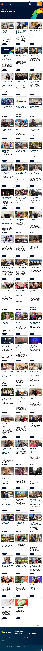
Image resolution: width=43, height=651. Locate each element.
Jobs (16, 637)
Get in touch (38, 4)
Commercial (10, 640)
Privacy (32, 646)
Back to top (39, 625)
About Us (17, 640)
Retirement (10, 637)
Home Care (11, 4)
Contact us (40, 646)
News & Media (25, 637)
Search (39, 1)
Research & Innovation (31, 4)
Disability (2, 640)
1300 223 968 (33, 1)
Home (2, 9)
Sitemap (36, 646)
